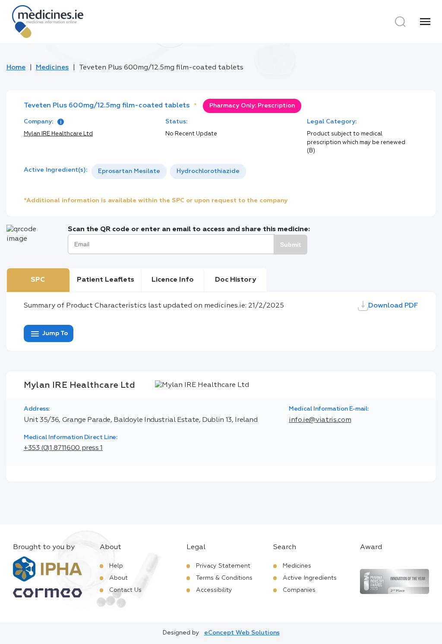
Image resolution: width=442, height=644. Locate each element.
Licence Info (173, 279)
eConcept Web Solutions (242, 633)
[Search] (400, 21)
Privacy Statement (223, 566)
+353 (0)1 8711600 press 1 (63, 448)
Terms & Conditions (224, 578)
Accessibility (214, 590)
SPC (38, 279)
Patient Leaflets (105, 279)
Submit (290, 244)
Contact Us (125, 590)
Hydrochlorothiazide (208, 171)
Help (116, 566)
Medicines (52, 67)
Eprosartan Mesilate (129, 171)
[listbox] (169, 171)
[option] (129, 171)
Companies (299, 590)
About (118, 578)
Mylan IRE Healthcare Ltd (58, 134)
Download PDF (393, 305)
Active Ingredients (310, 578)
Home (15, 67)
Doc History (235, 279)
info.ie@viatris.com (320, 420)
